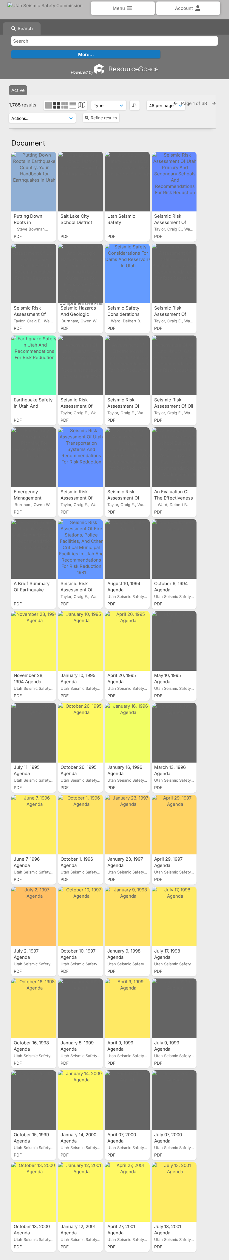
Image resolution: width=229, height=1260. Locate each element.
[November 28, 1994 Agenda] (33, 641)
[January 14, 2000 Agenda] (80, 1100)
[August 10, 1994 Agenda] (127, 549)
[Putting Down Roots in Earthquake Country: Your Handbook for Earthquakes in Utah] (33, 181)
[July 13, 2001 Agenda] (174, 1192)
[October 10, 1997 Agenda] (80, 916)
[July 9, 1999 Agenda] (174, 1008)
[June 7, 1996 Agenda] (33, 824)
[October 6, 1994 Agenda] (174, 549)
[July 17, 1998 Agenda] (174, 916)
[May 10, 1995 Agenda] (174, 641)
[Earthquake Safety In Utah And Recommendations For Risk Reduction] (33, 365)
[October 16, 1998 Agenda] (33, 1008)
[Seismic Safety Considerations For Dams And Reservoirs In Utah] (127, 273)
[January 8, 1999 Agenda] (80, 1008)
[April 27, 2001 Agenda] (127, 1192)
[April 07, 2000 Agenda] (127, 1100)
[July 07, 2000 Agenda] (174, 1100)
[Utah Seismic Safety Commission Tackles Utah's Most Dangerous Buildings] (127, 181)
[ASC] (135, 105)
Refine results (104, 117)
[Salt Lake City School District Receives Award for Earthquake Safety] (80, 181)
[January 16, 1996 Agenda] (127, 733)
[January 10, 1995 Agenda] (80, 641)
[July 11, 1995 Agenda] (33, 733)
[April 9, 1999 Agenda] (127, 1008)
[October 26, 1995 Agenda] (80, 733)
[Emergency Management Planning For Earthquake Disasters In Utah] (33, 457)
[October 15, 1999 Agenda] (33, 1100)
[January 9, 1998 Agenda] (127, 916)
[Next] (214, 103)
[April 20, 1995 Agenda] (127, 641)
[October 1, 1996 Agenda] (80, 824)
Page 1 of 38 (194, 103)
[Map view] (81, 106)
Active (18, 90)
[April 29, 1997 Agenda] (174, 824)
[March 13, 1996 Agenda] (174, 733)
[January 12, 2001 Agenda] (80, 1192)
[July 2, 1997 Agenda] (33, 916)
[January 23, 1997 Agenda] (127, 824)
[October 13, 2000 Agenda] (33, 1192)
